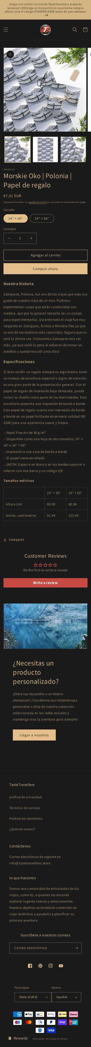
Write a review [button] (45, 582)
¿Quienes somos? (22, 829)
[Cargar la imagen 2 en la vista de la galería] (45, 149)
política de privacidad (25, 797)
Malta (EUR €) (28, 997)
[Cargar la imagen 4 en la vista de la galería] (73, 149)
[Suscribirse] (76, 948)
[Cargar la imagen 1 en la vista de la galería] (17, 149)
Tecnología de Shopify (57, 1038)
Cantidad (10, 229)
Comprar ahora (45, 268)
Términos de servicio (24, 808)
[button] (6, 29)
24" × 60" (42, 218)
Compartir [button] (16, 539)
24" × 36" (15, 218)
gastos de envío (37, 202)
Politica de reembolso (26, 818)
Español (61, 997)
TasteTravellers (38, 1038)
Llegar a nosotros (34, 735)
